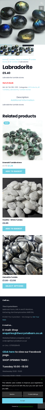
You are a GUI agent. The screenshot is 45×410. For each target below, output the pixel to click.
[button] (41, 3)
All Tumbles (13, 62)
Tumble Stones (25, 90)
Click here (9, 351)
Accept (22, 401)
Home (5, 59)
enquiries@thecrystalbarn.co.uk (23, 333)
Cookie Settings (33, 394)
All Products (32, 87)
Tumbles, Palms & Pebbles (18, 59)
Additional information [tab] (22, 100)
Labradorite (14, 90)
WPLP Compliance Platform (25, 406)
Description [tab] (23, 97)
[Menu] (41, 8)
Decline (12, 394)
